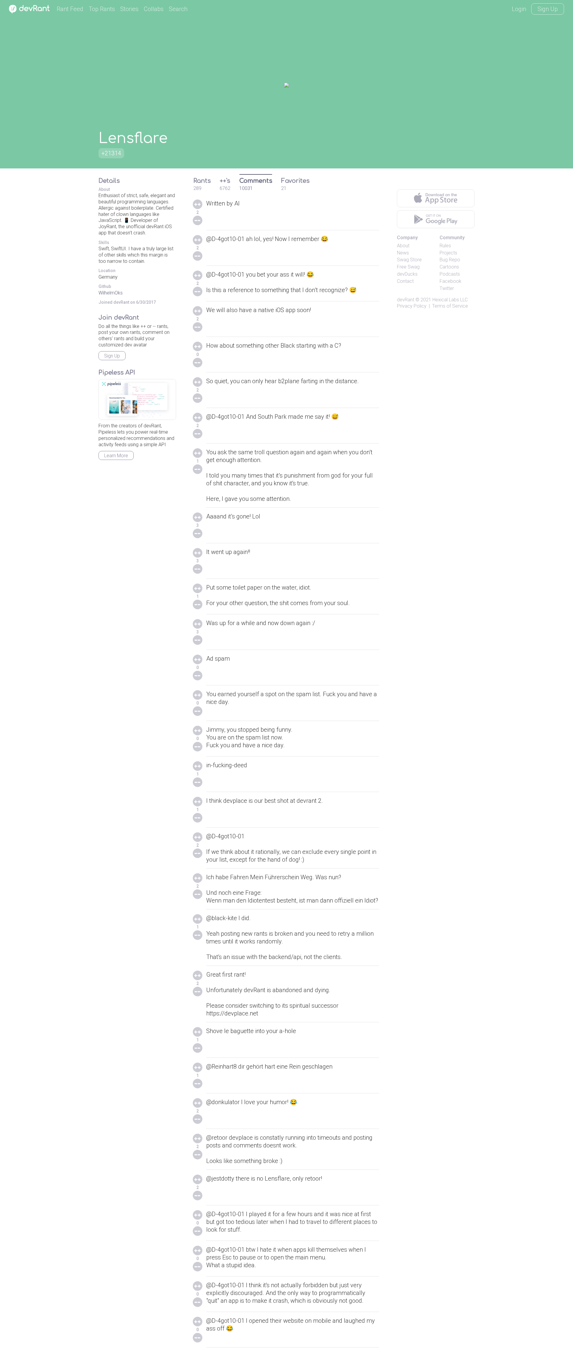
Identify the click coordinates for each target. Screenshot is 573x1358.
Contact (405, 281)
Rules (445, 245)
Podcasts (450, 274)
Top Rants (102, 9)
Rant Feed (70, 9)
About (403, 245)
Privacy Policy (411, 306)
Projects (448, 253)
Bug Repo (450, 260)
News (403, 253)
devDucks (407, 274)
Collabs (154, 9)
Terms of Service (450, 306)
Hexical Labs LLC (450, 300)
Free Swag (408, 267)
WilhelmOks (110, 293)
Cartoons (449, 267)
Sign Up (547, 9)
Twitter (447, 288)
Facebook (450, 281)
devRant (405, 300)
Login (519, 9)
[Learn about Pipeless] (137, 399)
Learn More (116, 455)
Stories (129, 9)
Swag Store (409, 260)
